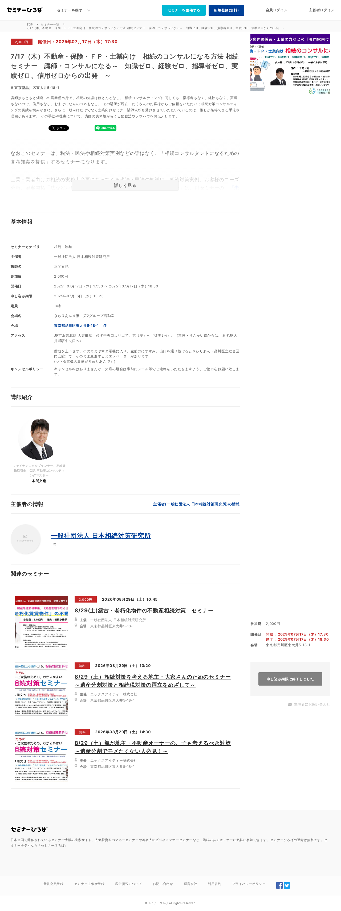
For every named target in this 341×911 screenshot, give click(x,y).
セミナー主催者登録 (89, 884)
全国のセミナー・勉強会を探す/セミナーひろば (29, 829)
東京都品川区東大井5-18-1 (76, 325)
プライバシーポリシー (249, 884)
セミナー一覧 (50, 24)
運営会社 (190, 884)
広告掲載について (128, 884)
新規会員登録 (53, 884)
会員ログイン (277, 10)
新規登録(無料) (226, 10)
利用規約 (214, 884)
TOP (30, 24)
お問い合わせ (163, 884)
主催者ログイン (322, 10)
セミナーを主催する (184, 10)
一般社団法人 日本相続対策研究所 (101, 535)
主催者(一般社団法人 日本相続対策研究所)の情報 (196, 504)
